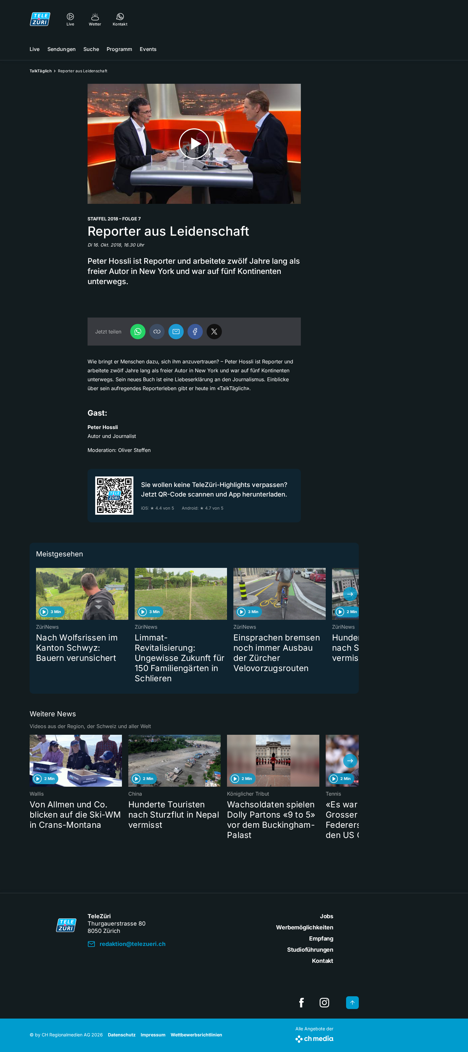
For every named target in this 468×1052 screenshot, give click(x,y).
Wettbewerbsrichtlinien (196, 1034)
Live (35, 49)
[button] (157, 331)
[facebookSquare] (301, 1002)
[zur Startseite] (40, 19)
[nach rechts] (350, 594)
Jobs (326, 916)
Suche (91, 49)
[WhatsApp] (137, 331)
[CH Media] (314, 1038)
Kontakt (322, 960)
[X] (214, 331)
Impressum (153, 1034)
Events (148, 49)
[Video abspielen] (194, 144)
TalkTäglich (41, 70)
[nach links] (38, 594)
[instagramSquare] (324, 1002)
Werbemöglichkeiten (304, 927)
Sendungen (61, 49)
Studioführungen (310, 949)
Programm (119, 49)
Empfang (321, 938)
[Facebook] (195, 331)
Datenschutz (122, 1034)
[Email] (176, 331)
